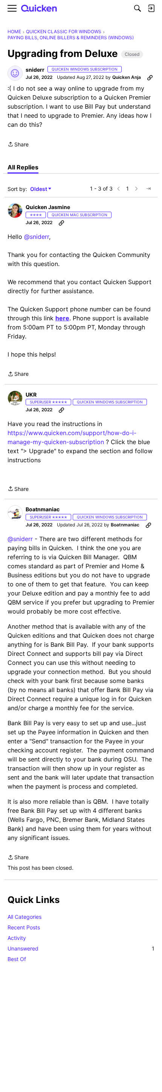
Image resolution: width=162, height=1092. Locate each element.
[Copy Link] (149, 77)
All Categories (24, 917)
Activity (17, 938)
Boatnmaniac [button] (43, 509)
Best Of (17, 959)
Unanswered (81, 948)
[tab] (23, 167)
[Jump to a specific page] (148, 189)
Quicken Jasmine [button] (48, 207)
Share (18, 145)
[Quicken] (39, 8)
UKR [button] (31, 394)
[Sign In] (151, 8)
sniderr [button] (35, 69)
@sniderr (36, 236)
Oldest (39, 189)
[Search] (137, 8)
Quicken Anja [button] (126, 77)
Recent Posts (24, 927)
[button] (15, 73)
